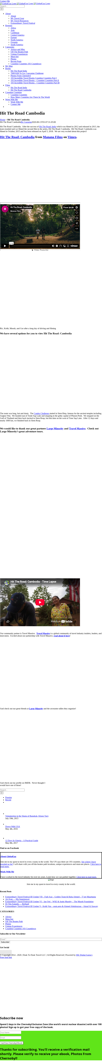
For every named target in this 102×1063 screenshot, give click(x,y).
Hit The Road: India (47, 126)
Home (2, 120)
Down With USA (12, 826)
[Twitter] (4, 952)
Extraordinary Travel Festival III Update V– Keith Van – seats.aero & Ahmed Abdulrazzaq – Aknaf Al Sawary (51, 906)
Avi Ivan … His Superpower (17, 899)
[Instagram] (10, 952)
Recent (8, 800)
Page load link (6, 957)
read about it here (62, 636)
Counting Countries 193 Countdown (20, 928)
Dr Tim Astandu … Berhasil (17, 904)
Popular (8, 797)
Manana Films (53, 137)
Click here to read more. (86, 877)
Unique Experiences (13, 926)
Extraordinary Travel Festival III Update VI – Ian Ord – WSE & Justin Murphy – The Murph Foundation (49, 901)
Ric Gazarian (26, 122)
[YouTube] (7, 952)
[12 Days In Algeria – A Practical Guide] (9, 838)
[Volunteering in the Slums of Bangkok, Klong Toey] (9, 814)
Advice (8, 917)
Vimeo (72, 137)
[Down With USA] (9, 824)
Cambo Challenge (42, 413)
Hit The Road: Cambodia (17, 137)
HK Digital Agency (84, 955)
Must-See (9, 919)
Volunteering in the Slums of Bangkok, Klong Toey (27, 816)
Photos (8, 924)
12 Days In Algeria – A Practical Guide (21, 840)
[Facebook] (1, 952)
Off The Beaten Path (14, 921)
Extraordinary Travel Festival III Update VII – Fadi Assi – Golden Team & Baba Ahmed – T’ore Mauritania (50, 897)
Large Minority (55, 428)
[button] (8, 856)
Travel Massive (77, 428)
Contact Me (5, 1)
